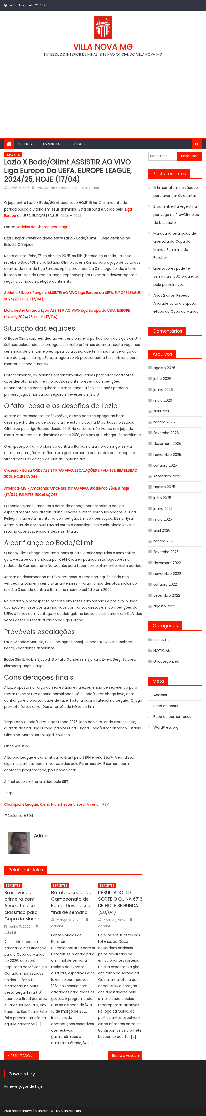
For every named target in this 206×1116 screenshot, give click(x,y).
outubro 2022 (165, 584)
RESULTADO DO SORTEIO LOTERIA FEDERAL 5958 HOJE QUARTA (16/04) (25, 1055)
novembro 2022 (167, 573)
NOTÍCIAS (26, 143)
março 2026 (164, 422)
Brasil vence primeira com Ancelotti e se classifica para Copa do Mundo (22, 905)
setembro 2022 (166, 595)
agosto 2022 (164, 606)
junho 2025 (163, 508)
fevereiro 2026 (166, 432)
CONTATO (77, 143)
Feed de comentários (172, 716)
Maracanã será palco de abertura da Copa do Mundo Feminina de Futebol (174, 245)
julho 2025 (162, 497)
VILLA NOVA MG (103, 46)
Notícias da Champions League (43, 226)
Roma (45, 804)
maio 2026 (162, 400)
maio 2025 (162, 519)
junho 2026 (163, 389)
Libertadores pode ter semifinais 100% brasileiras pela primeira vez (176, 276)
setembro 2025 (166, 476)
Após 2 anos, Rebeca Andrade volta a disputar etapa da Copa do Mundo (176, 303)
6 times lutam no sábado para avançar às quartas (175, 191)
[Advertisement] (103, 95)
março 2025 (164, 541)
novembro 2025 (167, 454)
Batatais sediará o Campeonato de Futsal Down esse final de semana (72, 902)
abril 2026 (161, 411)
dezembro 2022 (167, 562)
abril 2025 (161, 530)
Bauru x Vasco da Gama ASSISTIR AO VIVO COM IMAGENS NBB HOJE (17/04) (127, 1055)
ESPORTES (51, 143)
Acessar (160, 695)
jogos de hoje (31, 1086)
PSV (105, 804)
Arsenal (93, 804)
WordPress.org (165, 727)
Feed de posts (165, 705)
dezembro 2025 (167, 443)
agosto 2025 (164, 487)
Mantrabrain (71, 1110)
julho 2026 (162, 378)
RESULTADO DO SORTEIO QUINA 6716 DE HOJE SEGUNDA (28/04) (120, 902)
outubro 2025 (165, 465)
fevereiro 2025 (166, 551)
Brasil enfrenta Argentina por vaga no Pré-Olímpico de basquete (176, 214)
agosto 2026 (164, 367)
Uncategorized (166, 661)
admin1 (42, 187)
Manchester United (68, 804)
